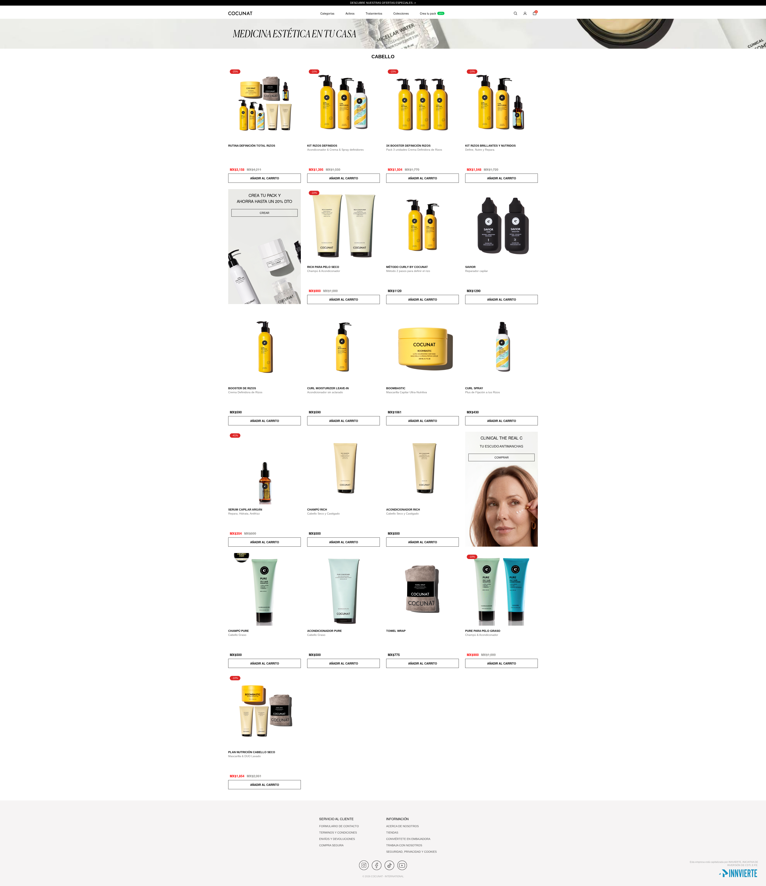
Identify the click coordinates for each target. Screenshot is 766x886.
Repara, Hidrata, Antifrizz (244, 513)
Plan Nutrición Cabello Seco (251, 752)
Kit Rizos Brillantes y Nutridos (490, 145)
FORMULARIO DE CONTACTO (339, 826)
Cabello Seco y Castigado (323, 513)
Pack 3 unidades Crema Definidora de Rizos (414, 149)
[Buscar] (515, 13)
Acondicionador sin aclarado (325, 392)
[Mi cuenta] (525, 13)
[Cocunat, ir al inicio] (240, 13)
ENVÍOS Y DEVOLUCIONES (337, 839)
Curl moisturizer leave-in (328, 388)
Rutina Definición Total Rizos (251, 145)
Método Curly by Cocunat (407, 267)
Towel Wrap (396, 630)
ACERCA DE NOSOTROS (402, 826)
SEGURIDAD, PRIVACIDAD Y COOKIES (411, 851)
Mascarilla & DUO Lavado (244, 756)
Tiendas (392, 832)
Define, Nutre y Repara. (480, 149)
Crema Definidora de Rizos (245, 392)
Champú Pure (238, 630)
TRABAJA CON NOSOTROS (404, 845)
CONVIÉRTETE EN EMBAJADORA (408, 839)
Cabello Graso (237, 634)
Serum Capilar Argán (245, 509)
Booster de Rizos (242, 388)
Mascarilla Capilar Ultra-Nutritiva (406, 392)
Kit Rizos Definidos (322, 145)
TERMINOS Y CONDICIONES (338, 832)
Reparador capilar (476, 271)
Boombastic (395, 388)
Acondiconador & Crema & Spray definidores (335, 149)
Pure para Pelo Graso (482, 630)
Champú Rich (317, 509)
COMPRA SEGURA (331, 845)
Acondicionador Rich (403, 509)
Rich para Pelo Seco (323, 267)
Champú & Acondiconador (323, 271)
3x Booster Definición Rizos (408, 145)
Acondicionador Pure (324, 630)
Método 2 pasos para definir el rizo (408, 271)
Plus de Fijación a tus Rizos (482, 392)
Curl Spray (474, 388)
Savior (470, 267)
